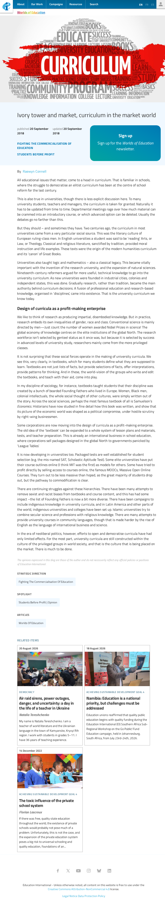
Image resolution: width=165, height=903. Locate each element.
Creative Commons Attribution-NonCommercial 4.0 (79, 889)
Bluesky (99, 870)
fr (146, 4)
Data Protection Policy (91, 896)
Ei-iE (6, 7)
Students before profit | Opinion (38, 602)
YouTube (78, 870)
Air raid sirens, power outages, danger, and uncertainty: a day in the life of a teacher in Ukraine (49, 694)
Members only (160, 4)
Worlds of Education (31, 12)
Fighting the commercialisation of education (46, 582)
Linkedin (109, 870)
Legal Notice (69, 896)
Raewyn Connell (34, 171)
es (152, 4)
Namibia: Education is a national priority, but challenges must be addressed (117, 694)
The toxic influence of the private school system (49, 799)
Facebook (57, 870)
